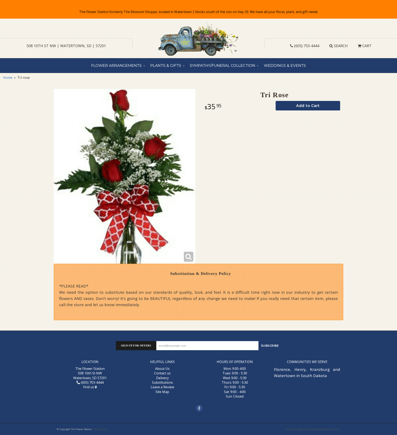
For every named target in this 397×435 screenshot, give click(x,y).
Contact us (162, 373)
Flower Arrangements (116, 65)
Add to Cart (308, 105)
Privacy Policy (100, 429)
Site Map (162, 391)
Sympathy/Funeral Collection (222, 65)
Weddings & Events (285, 65)
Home (7, 77)
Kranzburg (320, 369)
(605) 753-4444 (306, 45)
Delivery (162, 378)
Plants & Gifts (165, 65)
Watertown (284, 375)
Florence (282, 369)
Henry (300, 369)
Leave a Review (162, 387)
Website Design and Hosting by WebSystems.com (313, 429)
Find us (89, 387)
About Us (162, 368)
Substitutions (162, 382)
